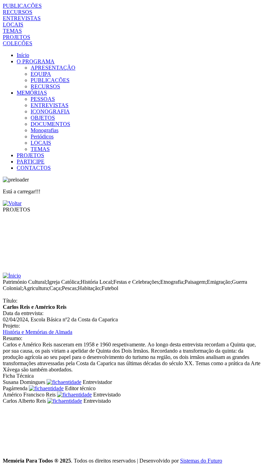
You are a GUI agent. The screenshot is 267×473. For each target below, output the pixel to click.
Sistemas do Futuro (201, 461)
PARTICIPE (30, 162)
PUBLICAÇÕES (22, 6)
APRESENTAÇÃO (53, 68)
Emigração (218, 282)
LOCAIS (13, 24)
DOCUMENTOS (50, 124)
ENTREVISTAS (22, 18)
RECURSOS (17, 12)
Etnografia (171, 282)
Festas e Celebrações (136, 282)
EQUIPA (41, 74)
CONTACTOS (34, 168)
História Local (96, 282)
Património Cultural (24, 282)
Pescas (69, 288)
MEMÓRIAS (32, 93)
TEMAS (12, 31)
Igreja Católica (63, 282)
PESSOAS (43, 99)
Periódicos (42, 136)
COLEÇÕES (17, 43)
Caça (54, 288)
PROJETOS (16, 37)
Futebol (110, 288)
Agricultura (35, 288)
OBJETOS (43, 118)
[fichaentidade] (64, 382)
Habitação (89, 288)
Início (23, 55)
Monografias (44, 130)
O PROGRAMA (36, 61)
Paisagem (195, 282)
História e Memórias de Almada (37, 332)
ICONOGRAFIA (50, 111)
